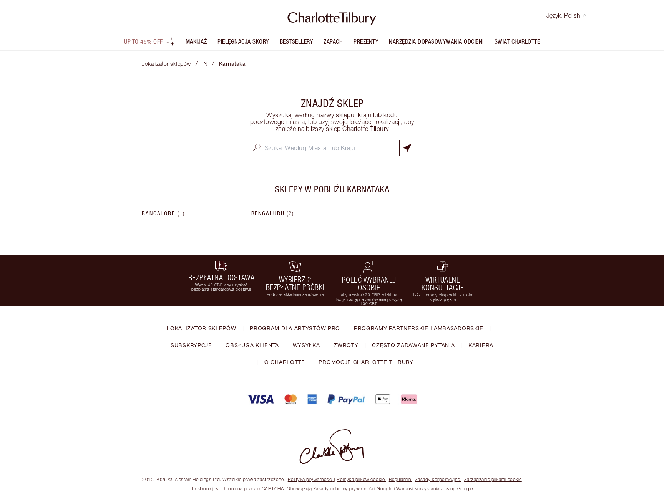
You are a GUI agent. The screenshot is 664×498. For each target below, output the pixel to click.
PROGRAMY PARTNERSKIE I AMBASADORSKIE (418, 328)
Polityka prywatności (310, 479)
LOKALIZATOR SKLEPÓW (201, 328)
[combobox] (322, 148)
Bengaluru (272, 213)
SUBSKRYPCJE (191, 345)
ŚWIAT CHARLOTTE (517, 41)
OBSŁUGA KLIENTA (252, 345)
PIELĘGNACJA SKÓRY (243, 41)
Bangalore (163, 213)
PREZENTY (366, 41)
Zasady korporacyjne (437, 479)
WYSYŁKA (306, 345)
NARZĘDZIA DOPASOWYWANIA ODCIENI (436, 41)
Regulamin (400, 479)
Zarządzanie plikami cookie (493, 479)
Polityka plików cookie (361, 479)
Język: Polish (563, 15)
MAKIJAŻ (196, 41)
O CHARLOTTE (284, 362)
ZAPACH (333, 41)
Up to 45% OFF (143, 41)
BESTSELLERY (296, 41)
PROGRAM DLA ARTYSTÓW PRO (295, 328)
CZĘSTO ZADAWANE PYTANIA (413, 345)
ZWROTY (346, 345)
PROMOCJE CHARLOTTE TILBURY (366, 362)
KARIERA (480, 345)
